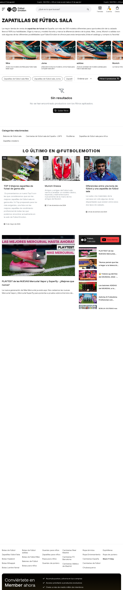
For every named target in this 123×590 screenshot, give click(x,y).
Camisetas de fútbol (91, 563)
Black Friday (108, 559)
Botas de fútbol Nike (31, 557)
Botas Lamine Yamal (10, 567)
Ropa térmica (88, 550)
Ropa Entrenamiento (91, 554)
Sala (4, 158)
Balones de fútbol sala (12, 136)
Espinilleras (108, 550)
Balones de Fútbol (30, 561)
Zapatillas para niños (51, 554)
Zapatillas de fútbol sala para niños (93, 136)
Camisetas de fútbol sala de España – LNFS (44, 136)
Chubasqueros (89, 567)
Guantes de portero (50, 563)
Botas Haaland (8, 559)
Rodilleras (70, 136)
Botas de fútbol (8, 550)
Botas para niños (29, 566)
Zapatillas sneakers (11, 141)
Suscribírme (112, 240)
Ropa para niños (49, 559)
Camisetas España (91, 559)
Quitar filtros (62, 110)
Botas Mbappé (8, 563)
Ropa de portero (110, 554)
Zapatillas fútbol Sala (11, 554)
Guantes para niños (50, 550)
